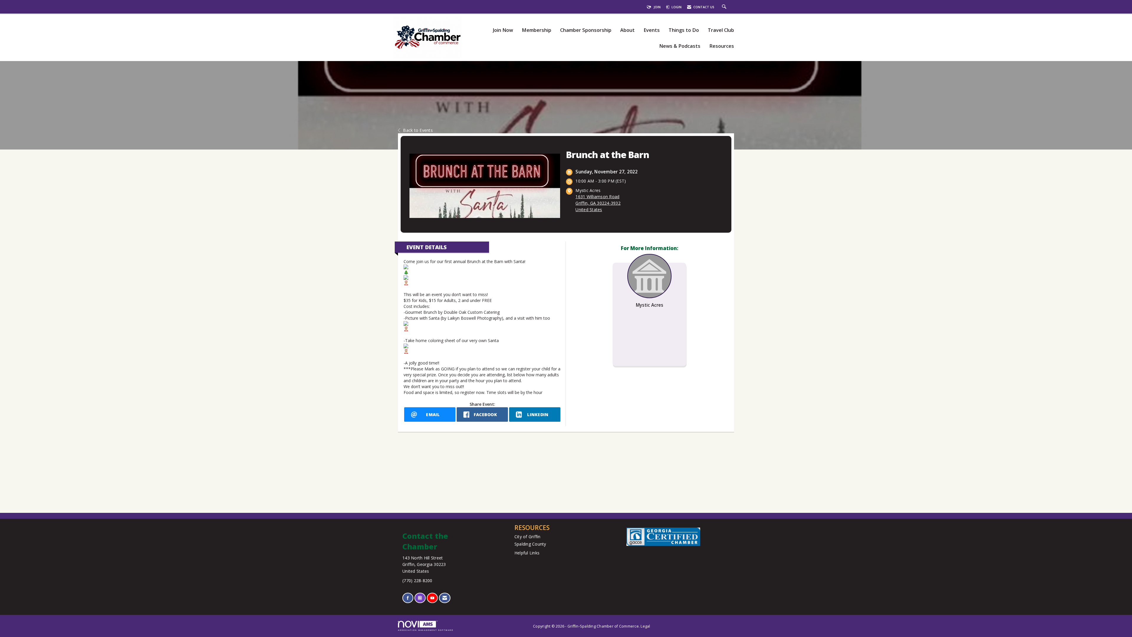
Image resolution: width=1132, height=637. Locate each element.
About (627, 30)
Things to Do (684, 30)
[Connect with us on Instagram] (419, 598)
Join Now (503, 30)
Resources (721, 46)
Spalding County (530, 544)
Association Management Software (425, 630)
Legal (645, 626)
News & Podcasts (679, 46)
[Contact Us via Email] (444, 598)
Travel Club (721, 30)
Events (652, 30)
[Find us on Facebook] (407, 598)
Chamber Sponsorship (585, 30)
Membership (536, 30)
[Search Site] (725, 7)
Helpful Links (526, 553)
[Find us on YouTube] (432, 598)
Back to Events (418, 130)
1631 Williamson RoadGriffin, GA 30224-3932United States (598, 203)
